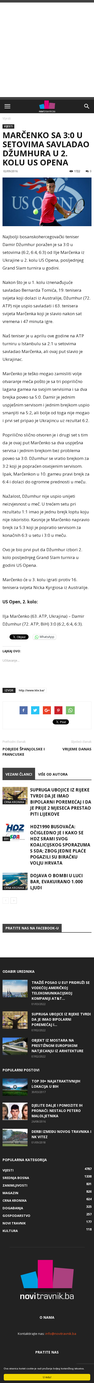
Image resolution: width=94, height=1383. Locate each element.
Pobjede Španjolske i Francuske (24, 751)
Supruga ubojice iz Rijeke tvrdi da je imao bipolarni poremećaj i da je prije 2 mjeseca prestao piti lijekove (60, 802)
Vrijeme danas (76, 748)
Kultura (10, 1230)
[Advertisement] (47, 50)
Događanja (13, 1208)
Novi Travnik (14, 1223)
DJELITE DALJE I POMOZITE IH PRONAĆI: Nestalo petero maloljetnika (57, 1110)
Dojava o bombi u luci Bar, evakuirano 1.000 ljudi (56, 882)
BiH (6, 839)
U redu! (47, 1377)
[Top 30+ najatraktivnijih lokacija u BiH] (15, 1087)
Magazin (10, 1193)
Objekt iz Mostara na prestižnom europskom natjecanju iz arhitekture (57, 1045)
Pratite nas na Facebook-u (32, 928)
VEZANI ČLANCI (19, 774)
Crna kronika (14, 802)
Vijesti (7, 118)
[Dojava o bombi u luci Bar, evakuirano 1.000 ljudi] (15, 881)
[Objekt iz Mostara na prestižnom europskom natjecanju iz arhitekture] (15, 1046)
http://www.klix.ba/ (31, 690)
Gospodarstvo (16, 1215)
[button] (87, 106)
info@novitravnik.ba (60, 1333)
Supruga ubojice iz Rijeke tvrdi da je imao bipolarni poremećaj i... (61, 1019)
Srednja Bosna (16, 1177)
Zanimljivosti (15, 1185)
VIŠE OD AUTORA (53, 774)
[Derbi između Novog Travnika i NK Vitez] (15, 1137)
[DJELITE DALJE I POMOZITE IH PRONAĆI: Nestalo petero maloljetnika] (15, 1111)
